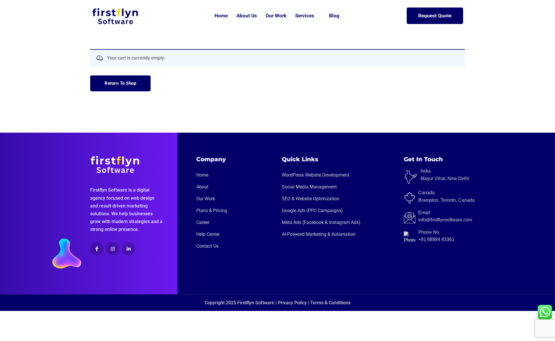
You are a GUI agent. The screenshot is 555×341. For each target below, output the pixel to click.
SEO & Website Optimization (310, 198)
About (202, 187)
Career (202, 222)
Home (221, 15)
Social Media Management (309, 187)
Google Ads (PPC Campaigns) (312, 210)
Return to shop (120, 83)
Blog (334, 15)
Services (304, 15)
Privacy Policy (292, 302)
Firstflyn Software (255, 302)
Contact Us (207, 246)
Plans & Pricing (211, 210)
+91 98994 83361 (436, 239)
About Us (246, 15)
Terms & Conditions (330, 302)
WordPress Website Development (315, 175)
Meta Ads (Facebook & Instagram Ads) (321, 222)
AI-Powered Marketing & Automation (319, 234)
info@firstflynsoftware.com (445, 219)
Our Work (276, 15)
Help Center (208, 234)
